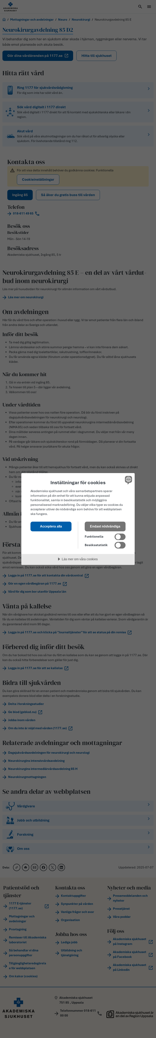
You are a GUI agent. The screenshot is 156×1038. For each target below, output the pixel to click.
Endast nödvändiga (105, 526)
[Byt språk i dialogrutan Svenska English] (128, 480)
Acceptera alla (51, 526)
